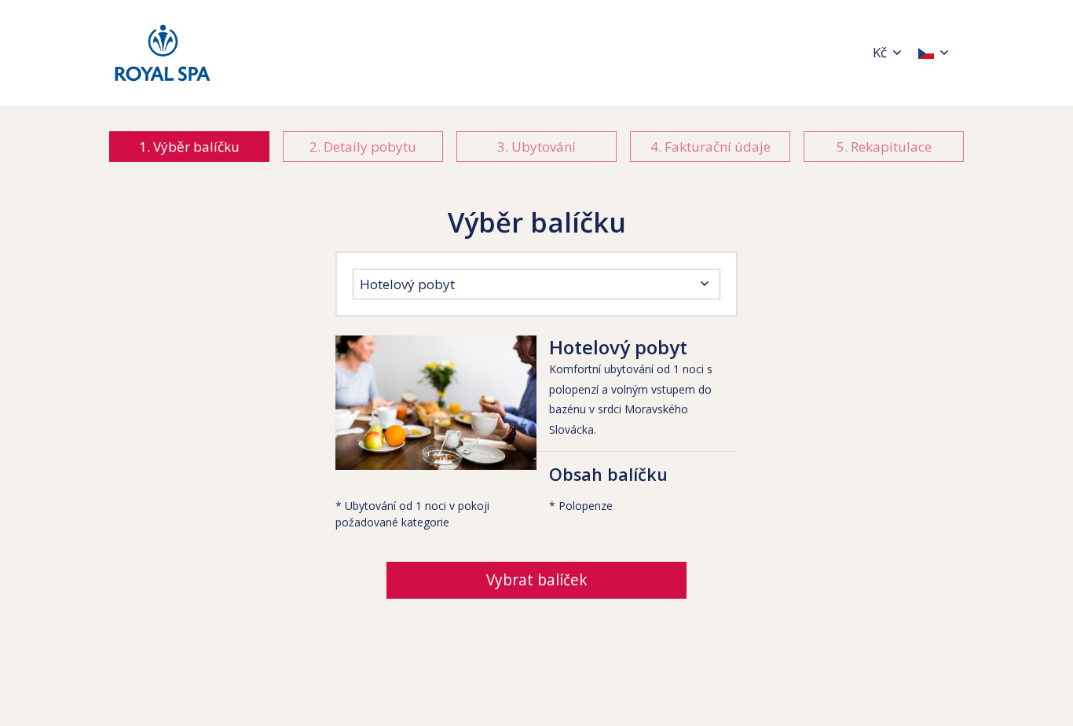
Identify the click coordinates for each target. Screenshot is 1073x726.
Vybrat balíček (537, 580)
